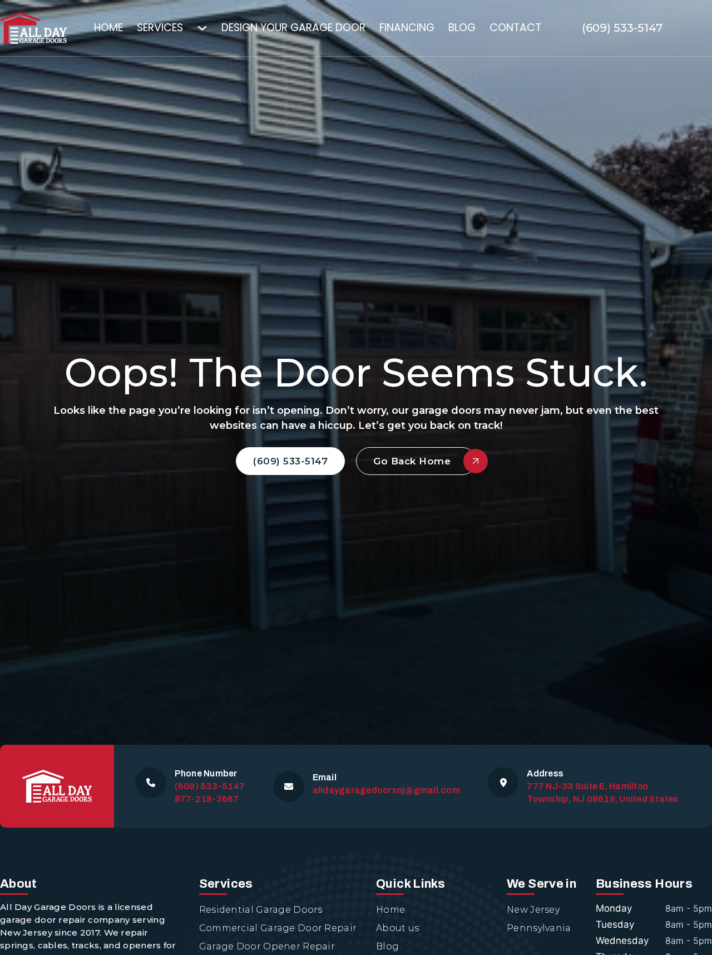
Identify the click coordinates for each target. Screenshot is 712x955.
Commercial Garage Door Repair (278, 928)
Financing (406, 27)
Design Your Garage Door (293, 27)
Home (108, 27)
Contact (515, 27)
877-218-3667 (207, 799)
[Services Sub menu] (209, 28)
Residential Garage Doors (261, 909)
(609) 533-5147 (622, 27)
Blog (462, 27)
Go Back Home (412, 461)
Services (160, 27)
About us (397, 928)
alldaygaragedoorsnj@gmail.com (386, 790)
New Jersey (533, 909)
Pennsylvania (539, 928)
